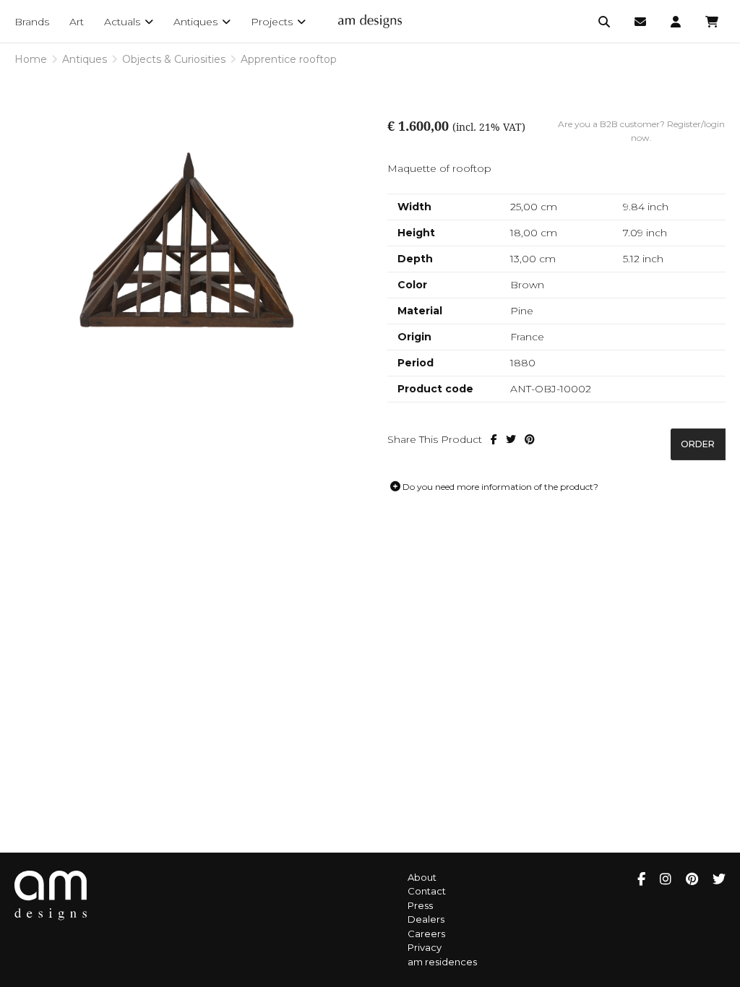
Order (698, 444)
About (422, 877)
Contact (427, 891)
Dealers (426, 919)
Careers (426, 933)
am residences (442, 961)
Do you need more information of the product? (499, 486)
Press (420, 905)
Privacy (425, 947)
